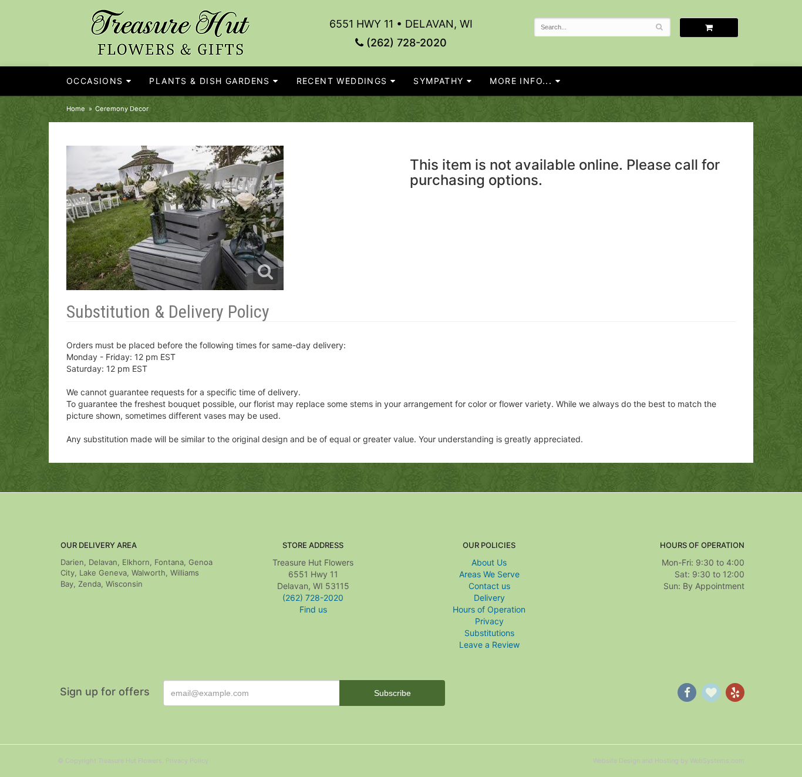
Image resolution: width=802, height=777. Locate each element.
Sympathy (438, 81)
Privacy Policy (187, 760)
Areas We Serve (489, 574)
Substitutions (489, 633)
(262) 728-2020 (405, 42)
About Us (489, 562)
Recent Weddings (341, 81)
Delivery (489, 598)
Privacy (489, 621)
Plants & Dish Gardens (209, 81)
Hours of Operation (489, 609)
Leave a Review (489, 645)
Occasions (94, 81)
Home (75, 109)
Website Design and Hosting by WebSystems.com (668, 760)
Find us (313, 609)
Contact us (489, 586)
